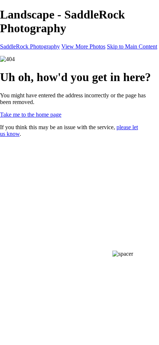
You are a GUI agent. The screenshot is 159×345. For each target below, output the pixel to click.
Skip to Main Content (132, 46)
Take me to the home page (30, 114)
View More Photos (83, 46)
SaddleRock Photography (30, 46)
